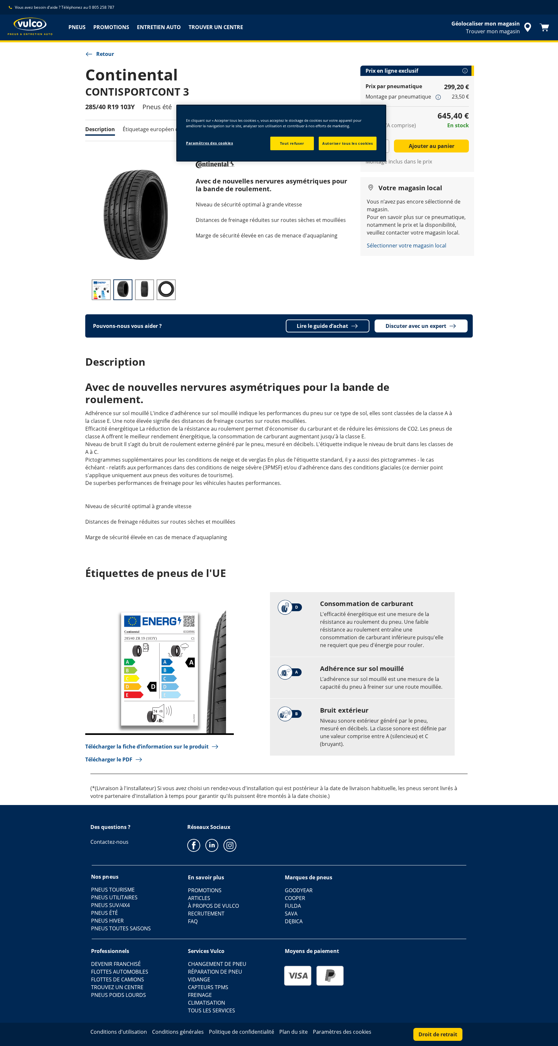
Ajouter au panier (431, 146)
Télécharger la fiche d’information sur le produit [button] (147, 746)
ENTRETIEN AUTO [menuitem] (159, 27)
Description (100, 129)
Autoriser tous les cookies (347, 143)
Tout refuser (292, 143)
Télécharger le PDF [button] (108, 759)
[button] (438, 97)
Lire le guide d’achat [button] (322, 325)
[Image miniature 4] (166, 289)
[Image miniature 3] (144, 289)
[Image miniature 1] (101, 289)
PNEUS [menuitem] (77, 27)
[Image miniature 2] (122, 289)
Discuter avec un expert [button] (416, 325)
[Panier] (544, 27)
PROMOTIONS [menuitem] (111, 27)
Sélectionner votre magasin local (406, 245)
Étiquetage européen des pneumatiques (172, 129)
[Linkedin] (211, 845)
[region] (281, 133)
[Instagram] (229, 845)
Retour (105, 54)
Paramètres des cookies (209, 143)
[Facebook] (193, 845)
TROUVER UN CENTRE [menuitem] (216, 27)
